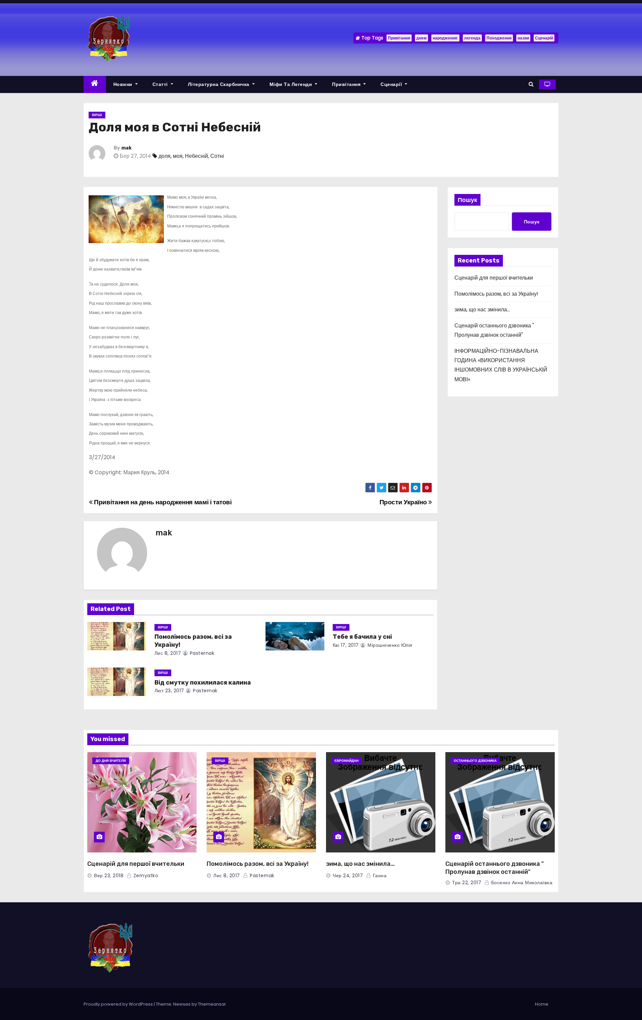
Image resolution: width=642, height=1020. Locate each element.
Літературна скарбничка (219, 84)
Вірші (97, 114)
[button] (531, 84)
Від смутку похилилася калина (202, 682)
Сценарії (392, 84)
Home (541, 1004)
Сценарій (544, 38)
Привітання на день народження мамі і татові (162, 502)
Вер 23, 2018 (108, 875)
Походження (499, 38)
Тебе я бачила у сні (362, 636)
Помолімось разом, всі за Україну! (496, 294)
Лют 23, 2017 (169, 690)
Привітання (399, 38)
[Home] (95, 84)
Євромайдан (346, 760)
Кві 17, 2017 (346, 645)
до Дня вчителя (111, 760)
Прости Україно (404, 502)
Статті (161, 84)
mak (126, 148)
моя (178, 156)
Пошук (467, 200)
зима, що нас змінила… (482, 309)
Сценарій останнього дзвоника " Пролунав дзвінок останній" (494, 868)
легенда (472, 38)
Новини (123, 84)
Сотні (217, 156)
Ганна (379, 875)
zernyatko (145, 875)
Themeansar (212, 1004)
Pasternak (201, 653)
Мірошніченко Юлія (389, 645)
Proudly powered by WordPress (119, 1004)
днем (421, 38)
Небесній (196, 156)
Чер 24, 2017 (348, 875)
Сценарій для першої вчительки (493, 278)
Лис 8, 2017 (167, 653)
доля (164, 156)
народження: (445, 38)
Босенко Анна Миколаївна (521, 882)
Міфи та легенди (292, 84)
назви (523, 38)
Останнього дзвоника (475, 760)
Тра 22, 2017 (466, 882)
